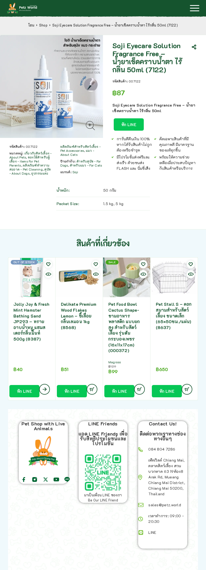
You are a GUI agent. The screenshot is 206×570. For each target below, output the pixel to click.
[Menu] (194, 8)
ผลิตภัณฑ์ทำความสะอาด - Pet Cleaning (29, 167)
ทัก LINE (128, 124)
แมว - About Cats (77, 152)
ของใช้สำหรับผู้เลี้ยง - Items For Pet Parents (29, 161)
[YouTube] (56, 479)
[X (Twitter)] (45, 479)
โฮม (31, 25)
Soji (75, 172)
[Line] (67, 479)
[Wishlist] (48, 264)
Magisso (114, 362)
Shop (43, 25)
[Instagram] (34, 479)
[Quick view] (48, 274)
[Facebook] (24, 479)
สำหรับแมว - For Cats (86, 165)
